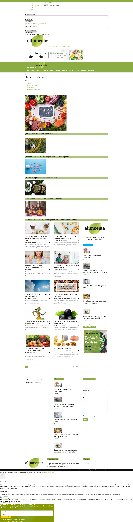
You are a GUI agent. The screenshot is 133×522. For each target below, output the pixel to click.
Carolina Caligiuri (58, 240)
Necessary (4, 491)
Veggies (57, 70)
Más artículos (86, 325)
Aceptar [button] (43, 472)
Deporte (45, 70)
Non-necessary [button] (4, 496)
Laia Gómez (28, 136)
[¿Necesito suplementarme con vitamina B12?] (66, 166)
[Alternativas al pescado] (66, 340)
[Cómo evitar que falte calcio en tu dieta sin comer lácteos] (66, 228)
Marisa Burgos (28, 269)
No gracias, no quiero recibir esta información (11, 521)
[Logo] (30, 68)
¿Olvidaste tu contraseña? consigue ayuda (35, 23)
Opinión (83, 70)
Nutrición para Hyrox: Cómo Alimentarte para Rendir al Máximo (95, 271)
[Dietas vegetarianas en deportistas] (37, 313)
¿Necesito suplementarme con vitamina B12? (42, 178)
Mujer (51, 70)
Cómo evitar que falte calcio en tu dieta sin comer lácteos (66, 237)
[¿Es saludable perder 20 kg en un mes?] (95, 281)
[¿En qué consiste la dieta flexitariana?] (66, 113)
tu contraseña (28, 19)
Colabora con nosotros (34, 5)
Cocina (77, 70)
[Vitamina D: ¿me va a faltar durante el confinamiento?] (37, 286)
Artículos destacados (32, 85)
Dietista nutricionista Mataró (33, 382)
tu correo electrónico (30, 30)
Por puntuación (31, 91)
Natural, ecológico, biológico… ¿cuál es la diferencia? (36, 349)
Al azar (28, 93)
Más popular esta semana (33, 89)
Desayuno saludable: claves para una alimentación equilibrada (94, 317)
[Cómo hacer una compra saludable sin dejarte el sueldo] (95, 296)
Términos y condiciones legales (85, 470)
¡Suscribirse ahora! (6, 516)
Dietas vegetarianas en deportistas (37, 321)
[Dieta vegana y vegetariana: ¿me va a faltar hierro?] (66, 257)
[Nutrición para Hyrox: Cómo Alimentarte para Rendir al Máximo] (95, 266)
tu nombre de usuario (30, 14)
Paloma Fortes (57, 325)
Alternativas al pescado (62, 349)
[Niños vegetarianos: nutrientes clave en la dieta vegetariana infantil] (37, 228)
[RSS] (48, 2)
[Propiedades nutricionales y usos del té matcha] (66, 187)
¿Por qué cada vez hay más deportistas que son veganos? (47, 157)
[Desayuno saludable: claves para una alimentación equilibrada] (95, 311)
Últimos (29, 83)
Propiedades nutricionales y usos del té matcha (43, 199)
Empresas (91, 70)
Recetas (64, 70)
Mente (71, 70)
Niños (39, 70)
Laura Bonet (28, 298)
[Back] (53, 2)
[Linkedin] (47, 2)
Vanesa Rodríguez (29, 323)
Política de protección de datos (101, 470)
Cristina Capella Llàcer (30, 242)
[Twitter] (49, 2)
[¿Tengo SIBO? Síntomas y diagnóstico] (95, 250)
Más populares (30, 87)
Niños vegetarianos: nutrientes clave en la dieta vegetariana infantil (36, 238)
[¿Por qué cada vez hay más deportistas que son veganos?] (66, 145)
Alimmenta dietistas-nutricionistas (62, 298)
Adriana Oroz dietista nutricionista (34, 380)
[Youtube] (50, 2)
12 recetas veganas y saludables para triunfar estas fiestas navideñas (51, 220)
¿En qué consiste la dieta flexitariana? (39, 134)
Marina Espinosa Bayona (59, 350)
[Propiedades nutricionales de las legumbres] (66, 286)
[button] (106, 64)
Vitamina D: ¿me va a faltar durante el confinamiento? (37, 295)
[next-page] (39, 367)
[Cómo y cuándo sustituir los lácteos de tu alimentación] (37, 257)
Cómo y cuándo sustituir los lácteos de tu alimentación (35, 266)
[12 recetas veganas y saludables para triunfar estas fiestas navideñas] (66, 208)
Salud (33, 70)
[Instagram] (45, 2)
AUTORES (31, 3)
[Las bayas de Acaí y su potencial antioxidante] (66, 313)
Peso (27, 70)
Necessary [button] (2, 489)
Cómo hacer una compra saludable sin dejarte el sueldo (95, 302)
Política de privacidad (94, 416)
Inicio (26, 74)
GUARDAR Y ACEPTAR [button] (5, 502)
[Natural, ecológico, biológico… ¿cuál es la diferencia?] (37, 340)
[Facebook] (44, 2)
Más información (49, 472)
